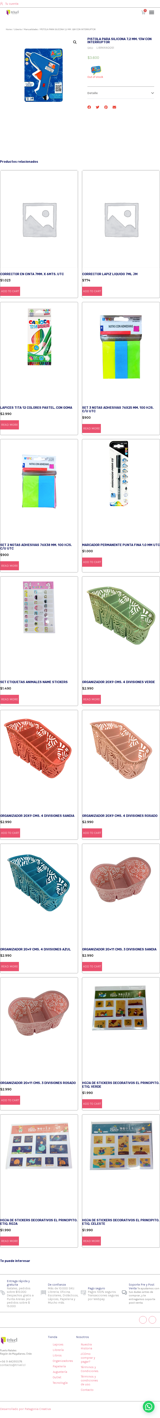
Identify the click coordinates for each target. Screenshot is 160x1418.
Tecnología (60, 1383)
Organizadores (63, 1361)
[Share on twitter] (97, 107)
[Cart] (143, 12)
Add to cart (10, 291)
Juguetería (60, 1372)
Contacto (87, 1390)
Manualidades (31, 29)
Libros (57, 1355)
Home (9, 29)
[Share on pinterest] (106, 107)
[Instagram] (143, 1320)
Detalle (92, 93)
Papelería (59, 1366)
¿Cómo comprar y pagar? (88, 1357)
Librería (18, 29)
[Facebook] (152, 1320)
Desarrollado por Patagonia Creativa (25, 1409)
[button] (152, 12)
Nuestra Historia (86, 1346)
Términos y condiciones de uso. (89, 1380)
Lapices (58, 1344)
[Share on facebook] (89, 107)
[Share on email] (114, 107)
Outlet (57, 1377)
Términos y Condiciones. (90, 1369)
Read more (9, 425)
